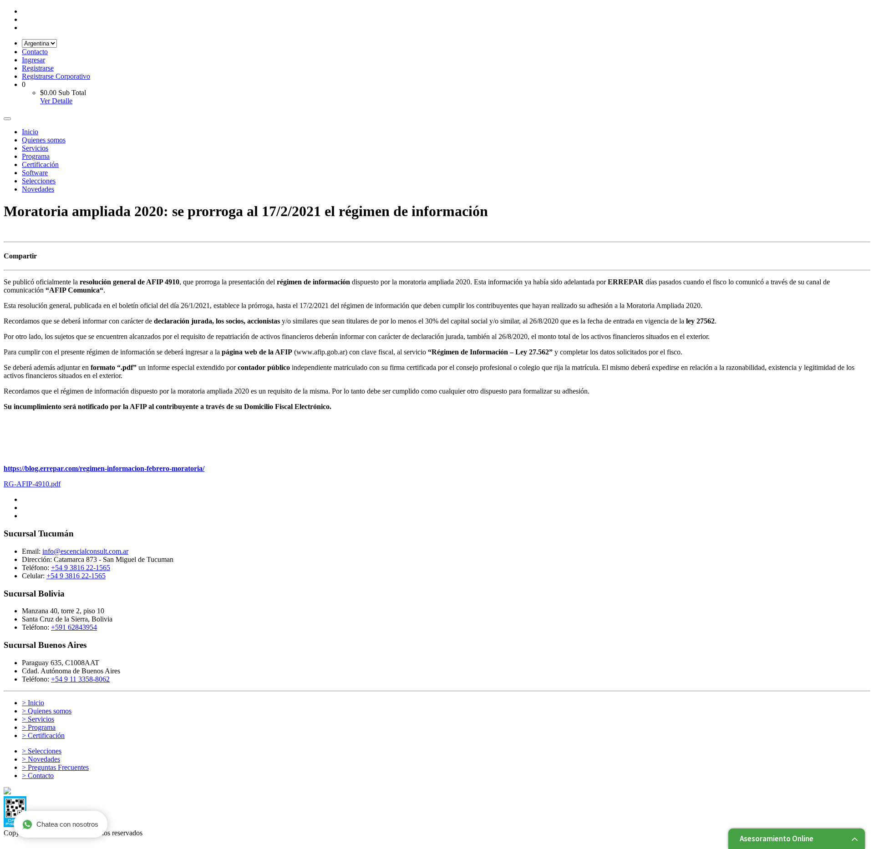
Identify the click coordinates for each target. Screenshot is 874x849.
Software (35, 173)
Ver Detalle (56, 101)
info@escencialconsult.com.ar (85, 551)
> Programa (39, 727)
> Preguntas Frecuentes (55, 767)
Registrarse (38, 68)
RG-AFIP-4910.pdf (32, 484)
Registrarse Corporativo (56, 76)
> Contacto (38, 775)
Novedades (38, 189)
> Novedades (41, 759)
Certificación (40, 164)
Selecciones (39, 181)
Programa (36, 156)
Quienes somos (44, 140)
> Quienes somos (46, 711)
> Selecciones (41, 751)
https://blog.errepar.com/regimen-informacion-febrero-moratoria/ (104, 468)
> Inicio (33, 703)
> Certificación (43, 735)
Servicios (35, 148)
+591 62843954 (74, 627)
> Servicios (38, 719)
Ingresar (33, 60)
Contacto (35, 52)
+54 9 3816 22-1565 (80, 567)
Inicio (30, 132)
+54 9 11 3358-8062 (80, 679)
